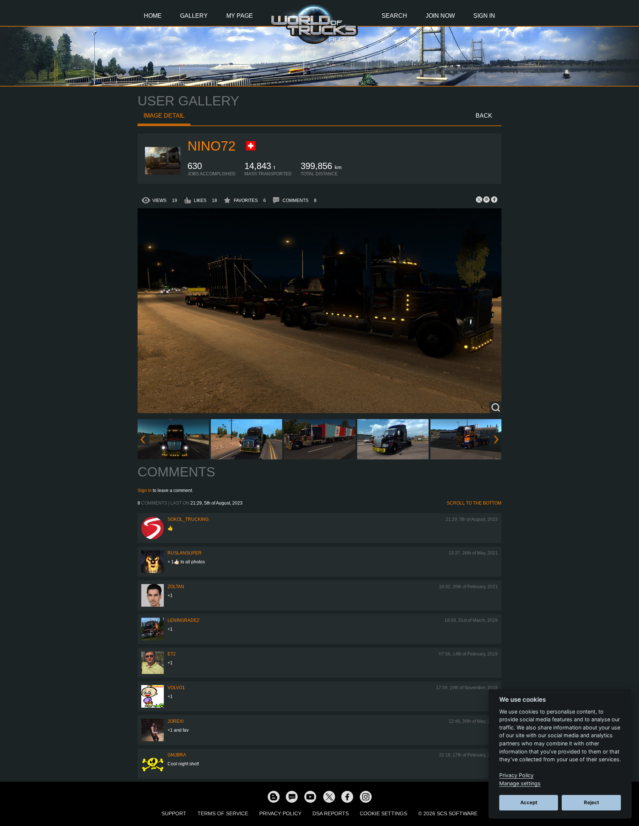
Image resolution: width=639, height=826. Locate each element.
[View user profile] (162, 175)
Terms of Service (222, 813)
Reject (591, 802)
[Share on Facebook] (494, 199)
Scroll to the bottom (474, 503)
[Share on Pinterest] (486, 199)
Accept (528, 802)
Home (153, 16)
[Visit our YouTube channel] (310, 796)
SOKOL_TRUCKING (188, 519)
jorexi (175, 721)
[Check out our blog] (273, 796)
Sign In (484, 16)
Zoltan (176, 586)
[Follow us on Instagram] (365, 796)
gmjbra (177, 755)
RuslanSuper (185, 553)
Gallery (194, 16)
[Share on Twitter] (479, 199)
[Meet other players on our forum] (291, 796)
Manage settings (520, 783)
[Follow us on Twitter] (328, 796)
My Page (239, 16)
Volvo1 (176, 687)
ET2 (172, 654)
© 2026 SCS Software (447, 813)
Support (174, 813)
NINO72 (211, 146)
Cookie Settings (383, 813)
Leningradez (183, 620)
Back (484, 115)
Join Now (440, 16)
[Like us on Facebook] (347, 796)
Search (394, 16)
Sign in (145, 490)
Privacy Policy (280, 813)
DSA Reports (330, 813)
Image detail (164, 115)
